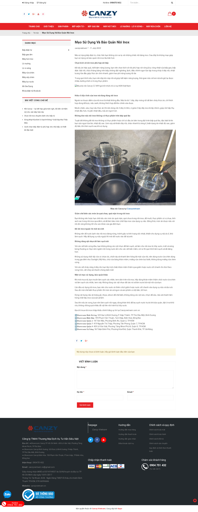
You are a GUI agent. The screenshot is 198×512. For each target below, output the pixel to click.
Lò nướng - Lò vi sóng (131, 26)
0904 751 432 (158, 465)
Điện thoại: (27, 462)
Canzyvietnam (133, 209)
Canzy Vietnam (99, 429)
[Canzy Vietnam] (99, 14)
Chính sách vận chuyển (158, 443)
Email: (25, 467)
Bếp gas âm (93, 26)
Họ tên (80, 392)
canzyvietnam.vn (38, 486)
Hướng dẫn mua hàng (127, 430)
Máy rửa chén (153, 26)
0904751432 (38, 462)
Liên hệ (167, 26)
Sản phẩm (63, 26)
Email (130, 392)
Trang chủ (34, 26)
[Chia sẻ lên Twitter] (81, 341)
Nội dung (82, 367)
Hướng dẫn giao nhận (127, 439)
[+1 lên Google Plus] (86, 341)
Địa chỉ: (25, 443)
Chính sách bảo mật (157, 430)
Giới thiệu (49, 26)
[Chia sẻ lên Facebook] (77, 341)
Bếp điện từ (78, 26)
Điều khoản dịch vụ (126, 443)
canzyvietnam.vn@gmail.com (42, 467)
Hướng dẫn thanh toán (127, 434)
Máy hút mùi (109, 26)
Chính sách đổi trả (156, 439)
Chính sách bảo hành (157, 434)
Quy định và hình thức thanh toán (160, 449)
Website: (26, 486)
